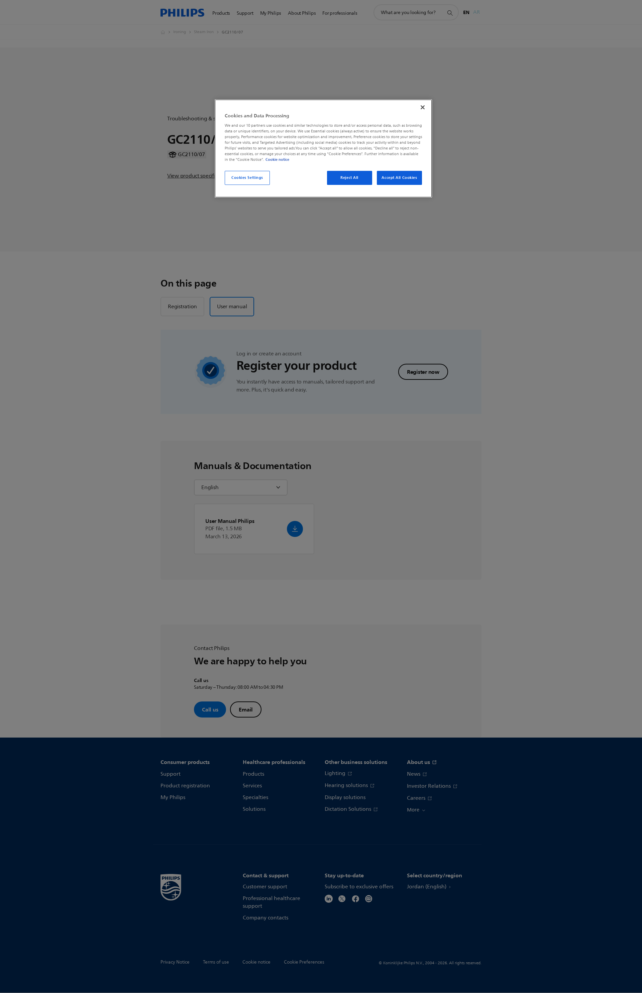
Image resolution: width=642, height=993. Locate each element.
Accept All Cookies (399, 177)
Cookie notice (277, 159)
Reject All (349, 177)
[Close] (422, 107)
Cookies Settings (247, 177)
